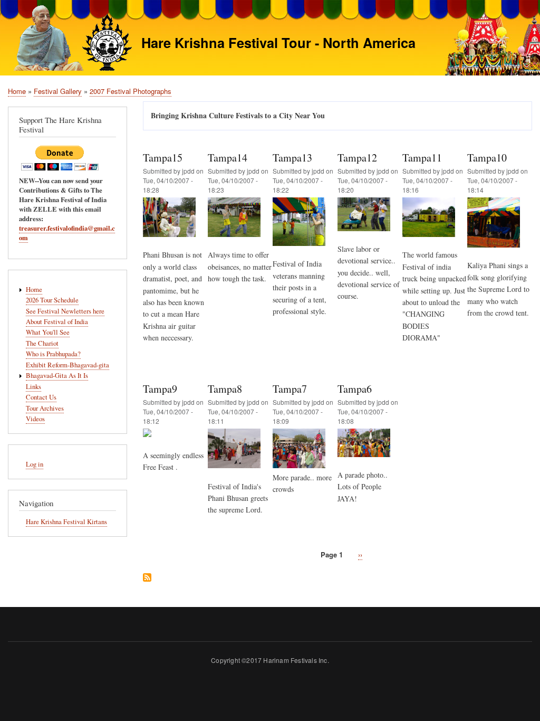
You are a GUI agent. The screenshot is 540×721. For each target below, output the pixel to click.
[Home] (70, 39)
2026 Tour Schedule (52, 300)
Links (33, 386)
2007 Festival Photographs (130, 91)
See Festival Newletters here (65, 311)
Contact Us (41, 397)
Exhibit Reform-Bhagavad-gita (67, 364)
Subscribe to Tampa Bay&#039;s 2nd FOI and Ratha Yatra (147, 578)
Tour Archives (45, 408)
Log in (34, 464)
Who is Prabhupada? (53, 353)
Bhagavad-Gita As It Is (57, 375)
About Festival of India (57, 321)
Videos (35, 418)
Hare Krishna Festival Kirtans (66, 521)
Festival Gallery (58, 91)
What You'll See (48, 332)
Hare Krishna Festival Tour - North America (278, 42)
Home (17, 91)
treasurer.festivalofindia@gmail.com (67, 232)
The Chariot (42, 343)
